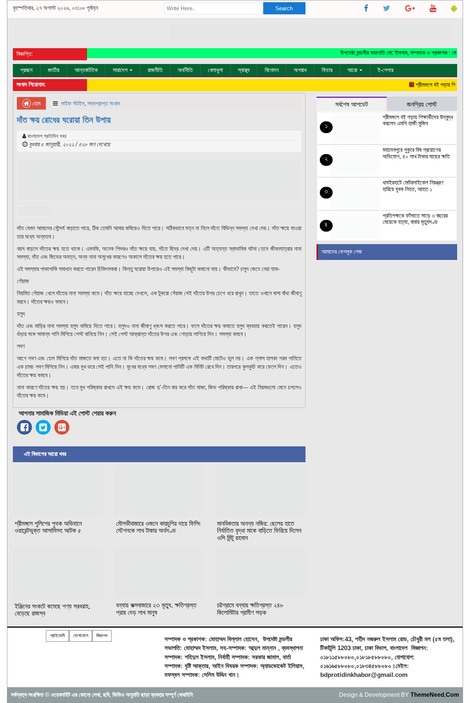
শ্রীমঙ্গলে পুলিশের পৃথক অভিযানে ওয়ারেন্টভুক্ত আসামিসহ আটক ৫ (48, 527)
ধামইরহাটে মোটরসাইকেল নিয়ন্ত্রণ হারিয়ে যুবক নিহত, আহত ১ (413, 185)
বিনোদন (272, 70)
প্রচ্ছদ (26, 70)
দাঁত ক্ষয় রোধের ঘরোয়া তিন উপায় (64, 120)
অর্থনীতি (185, 70)
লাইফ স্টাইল (72, 103)
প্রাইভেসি (57, 635)
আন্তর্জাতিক (86, 70)
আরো (353, 70)
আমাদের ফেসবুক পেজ (342, 252)
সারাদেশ (121, 70)
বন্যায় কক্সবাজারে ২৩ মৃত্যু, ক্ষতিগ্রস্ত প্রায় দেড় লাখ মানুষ (156, 609)
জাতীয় (53, 70)
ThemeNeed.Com (435, 695)
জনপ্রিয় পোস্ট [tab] (422, 104)
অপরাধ (300, 70)
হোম (35, 103)
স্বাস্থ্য (244, 70)
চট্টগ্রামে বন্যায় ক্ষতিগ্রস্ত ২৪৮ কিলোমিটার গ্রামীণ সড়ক (250, 609)
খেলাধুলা (215, 70)
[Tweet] (43, 427)
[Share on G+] (61, 427)
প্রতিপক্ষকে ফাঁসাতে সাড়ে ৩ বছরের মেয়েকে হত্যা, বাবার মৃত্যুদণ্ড (415, 219)
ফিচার (327, 70)
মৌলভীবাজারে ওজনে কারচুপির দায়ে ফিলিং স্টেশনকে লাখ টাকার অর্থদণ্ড (158, 527)
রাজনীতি (155, 70)
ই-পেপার (385, 70)
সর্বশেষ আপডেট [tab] (351, 104)
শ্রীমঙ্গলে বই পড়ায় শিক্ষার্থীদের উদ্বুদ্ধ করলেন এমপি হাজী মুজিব (418, 120)
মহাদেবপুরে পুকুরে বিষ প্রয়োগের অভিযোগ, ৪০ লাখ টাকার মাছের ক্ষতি (416, 153)
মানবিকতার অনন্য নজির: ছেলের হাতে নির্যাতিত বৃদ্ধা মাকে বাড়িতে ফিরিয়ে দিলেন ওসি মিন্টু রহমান (259, 531)
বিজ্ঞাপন (102, 635)
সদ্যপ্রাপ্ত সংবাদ (103, 103)
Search (284, 8)
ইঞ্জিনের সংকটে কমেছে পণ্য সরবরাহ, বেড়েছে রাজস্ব (52, 610)
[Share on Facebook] (24, 427)
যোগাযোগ (80, 635)
